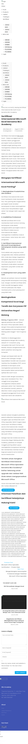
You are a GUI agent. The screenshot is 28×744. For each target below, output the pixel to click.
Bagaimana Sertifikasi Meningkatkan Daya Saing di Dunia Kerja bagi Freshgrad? (14, 620)
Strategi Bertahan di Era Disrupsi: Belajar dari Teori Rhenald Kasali (14, 611)
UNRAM (7, 40)
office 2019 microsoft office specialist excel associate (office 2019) (13, 545)
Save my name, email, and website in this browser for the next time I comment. (13, 666)
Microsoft (20, 136)
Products (6, 65)
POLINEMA (8, 52)
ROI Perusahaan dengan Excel (14, 586)
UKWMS (7, 44)
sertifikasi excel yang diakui (12, 550)
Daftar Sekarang (8, 490)
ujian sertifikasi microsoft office (16, 556)
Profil (4, 63)
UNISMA (7, 42)
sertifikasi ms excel (16, 553)
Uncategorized (7, 131)
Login (4, 54)
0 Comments (18, 131)
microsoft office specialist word (10, 540)
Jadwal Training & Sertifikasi (6, 17)
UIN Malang (8, 47)
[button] (6, 58)
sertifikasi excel (9, 548)
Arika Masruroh (7, 129)
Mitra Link (6, 34)
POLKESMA (8, 49)
